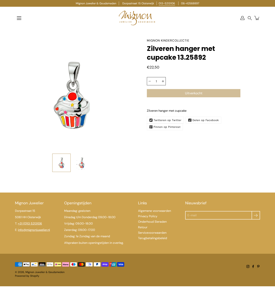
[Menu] (19, 18)
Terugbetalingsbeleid (152, 238)
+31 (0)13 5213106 (30, 223)
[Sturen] (256, 215)
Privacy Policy (147, 216)
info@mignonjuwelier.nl (34, 230)
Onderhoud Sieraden (152, 222)
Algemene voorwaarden (154, 211)
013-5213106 (167, 3)
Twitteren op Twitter (167, 120)
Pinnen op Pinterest (167, 127)
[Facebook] (253, 266)
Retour (142, 227)
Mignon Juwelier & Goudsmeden (45, 272)
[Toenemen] (163, 81)
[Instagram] (248, 266)
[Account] (242, 18)
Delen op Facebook (205, 120)
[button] (250, 18)
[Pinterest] (258, 266)
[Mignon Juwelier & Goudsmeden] (137, 18)
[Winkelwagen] (257, 18)
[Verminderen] (149, 81)
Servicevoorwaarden (152, 233)
